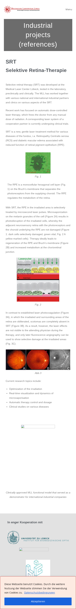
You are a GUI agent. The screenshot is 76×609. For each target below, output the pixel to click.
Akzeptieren (38, 601)
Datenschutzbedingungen (39, 592)
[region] (38, 592)
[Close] (72, 579)
